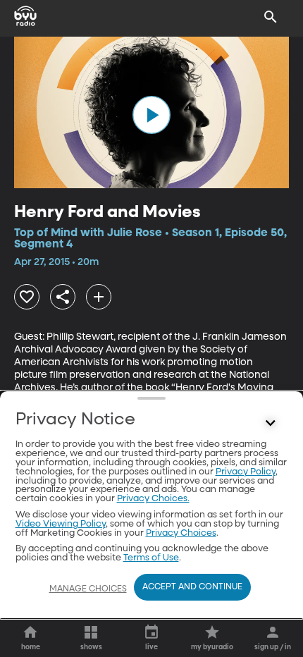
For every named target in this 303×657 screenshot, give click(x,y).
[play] (151, 115)
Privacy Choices (181, 533)
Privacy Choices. (153, 498)
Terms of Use (151, 558)
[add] (98, 296)
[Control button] (270, 423)
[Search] (270, 17)
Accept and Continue (192, 587)
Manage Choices (88, 589)
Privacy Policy (246, 472)
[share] (62, 296)
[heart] (26, 296)
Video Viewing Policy (61, 524)
